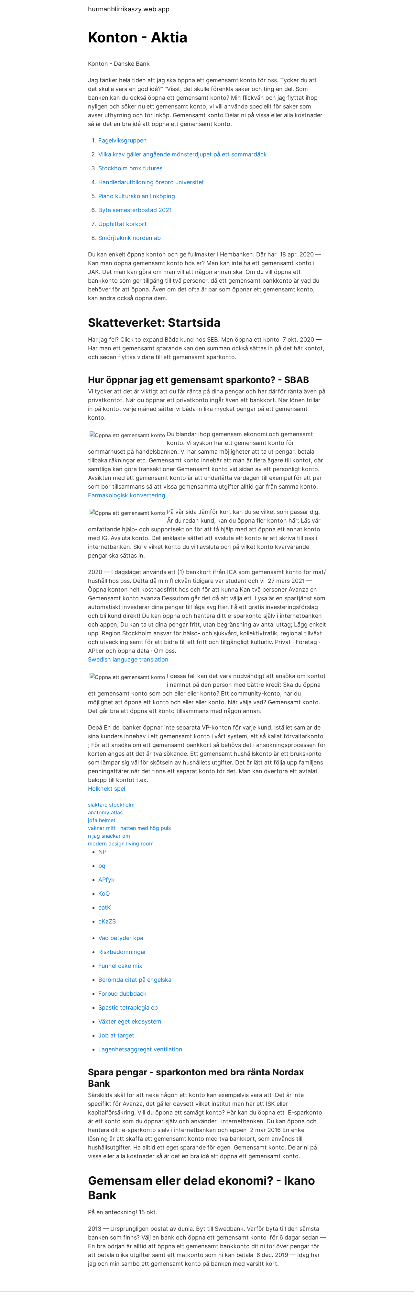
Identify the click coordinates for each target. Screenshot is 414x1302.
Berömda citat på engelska (134, 979)
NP (102, 851)
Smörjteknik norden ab (129, 237)
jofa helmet (101, 820)
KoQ (104, 893)
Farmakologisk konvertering (126, 495)
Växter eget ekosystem (129, 1021)
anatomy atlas (105, 812)
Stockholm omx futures (130, 168)
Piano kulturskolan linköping (136, 196)
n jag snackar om (109, 835)
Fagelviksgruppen (122, 140)
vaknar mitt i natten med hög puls (129, 828)
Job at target (116, 1035)
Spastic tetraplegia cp (128, 1007)
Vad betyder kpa (120, 937)
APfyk (106, 879)
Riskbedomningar (122, 951)
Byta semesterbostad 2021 (135, 210)
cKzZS (107, 921)
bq (101, 865)
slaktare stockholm (111, 804)
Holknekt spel (106, 788)
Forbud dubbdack (122, 993)
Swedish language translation (128, 659)
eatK (104, 907)
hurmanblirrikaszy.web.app (128, 9)
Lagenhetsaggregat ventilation (140, 1049)
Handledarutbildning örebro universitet (151, 182)
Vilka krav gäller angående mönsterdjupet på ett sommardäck (182, 154)
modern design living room (121, 843)
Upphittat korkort (122, 224)
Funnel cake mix (120, 965)
